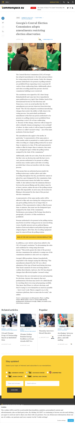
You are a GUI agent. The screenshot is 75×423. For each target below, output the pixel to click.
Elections (39, 17)
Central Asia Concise (40, 376)
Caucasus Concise (38, 372)
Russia (22, 330)
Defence (3, 328)
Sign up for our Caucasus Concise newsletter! (34, 237)
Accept (71, 420)
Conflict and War (25, 328)
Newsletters (54, 2)
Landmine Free (56, 372)
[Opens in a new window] (67, 8)
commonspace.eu (48, 39)
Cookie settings (61, 420)
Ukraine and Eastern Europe (9, 330)
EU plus (10, 328)
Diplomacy (67, 328)
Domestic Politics (27, 17)
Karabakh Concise (18, 372)
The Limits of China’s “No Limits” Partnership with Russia (51, 8)
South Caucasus (27, 19)
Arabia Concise (17, 376)
